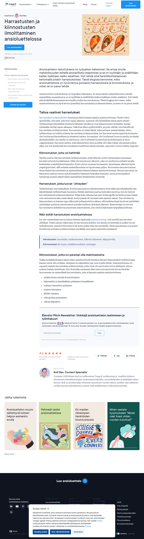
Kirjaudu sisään (109, 4)
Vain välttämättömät (60, 532)
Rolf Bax (23, 16)
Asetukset (78, 532)
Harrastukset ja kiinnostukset (53, 117)
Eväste (88, 526)
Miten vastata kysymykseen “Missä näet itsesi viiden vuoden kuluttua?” (122, 414)
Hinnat (94, 4)
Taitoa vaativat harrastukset (16, 75)
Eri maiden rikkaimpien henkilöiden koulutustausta (84, 414)
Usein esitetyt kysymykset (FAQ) (64, 4)
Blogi (85, 4)
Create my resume (18, 105)
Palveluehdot (73, 340)
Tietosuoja (82, 340)
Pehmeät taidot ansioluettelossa (51, 411)
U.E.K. (119, 502)
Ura (76, 406)
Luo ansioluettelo (130, 4)
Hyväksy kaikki (40, 532)
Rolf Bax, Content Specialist (70, 372)
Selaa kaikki (9, 454)
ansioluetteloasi (98, 219)
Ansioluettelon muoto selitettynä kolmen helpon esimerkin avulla (20, 414)
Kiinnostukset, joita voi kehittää (18, 79)
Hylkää (99, 521)
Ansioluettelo (24, 4)
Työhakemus (41, 4)
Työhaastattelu (116, 406)
